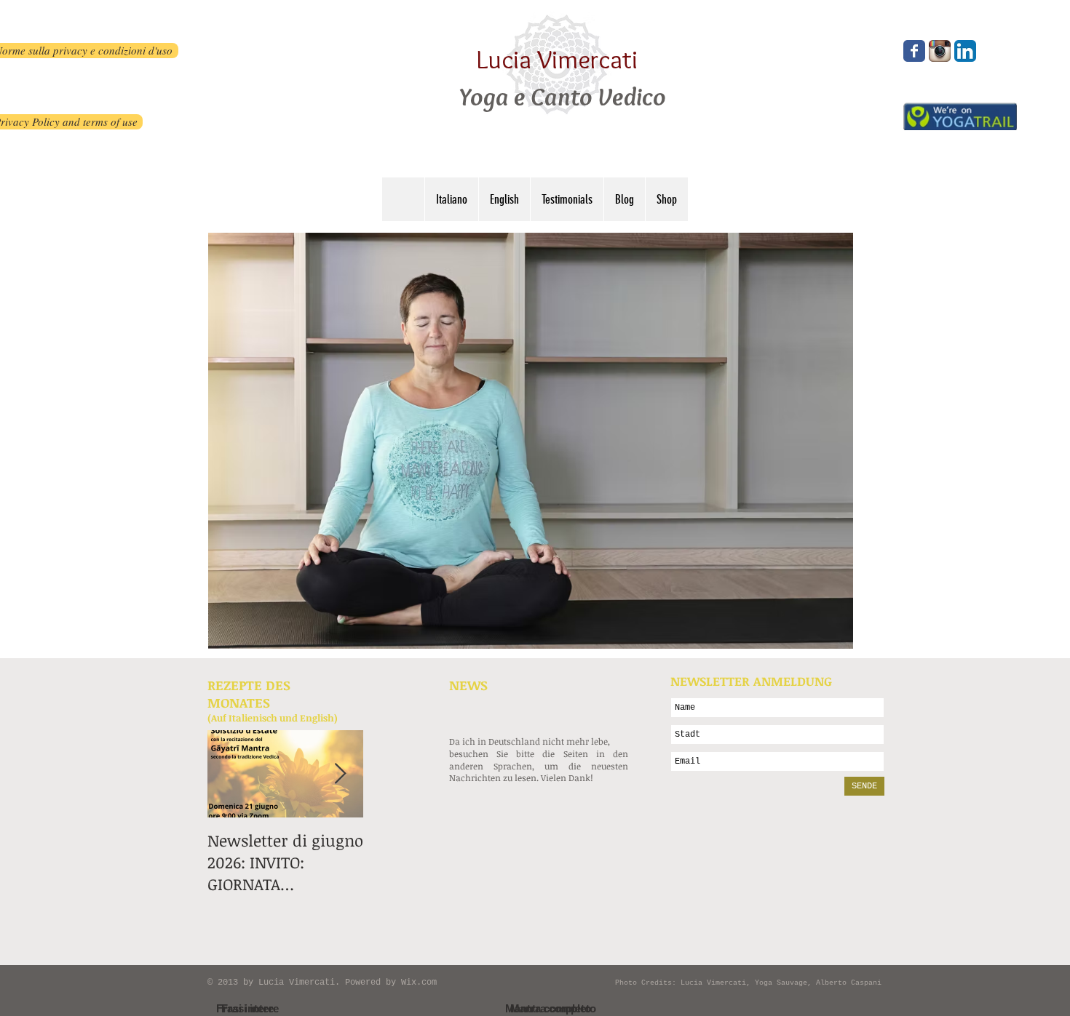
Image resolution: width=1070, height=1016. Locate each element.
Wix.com (419, 982)
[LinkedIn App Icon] (965, 51)
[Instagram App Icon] (940, 51)
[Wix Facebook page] (914, 51)
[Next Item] (339, 774)
